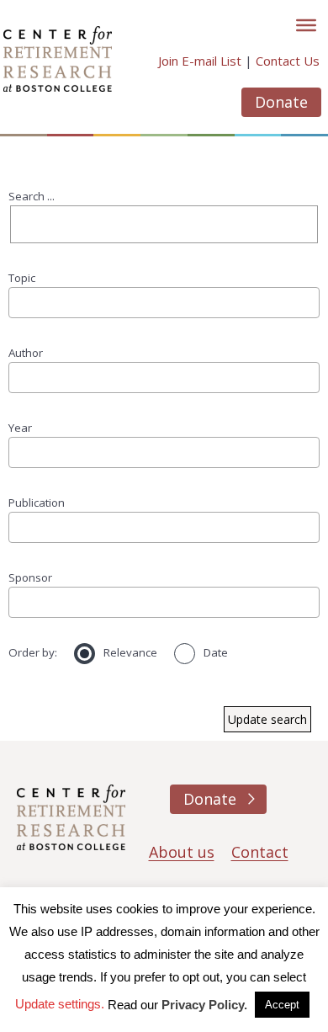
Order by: (32, 652)
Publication (36, 502)
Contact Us (288, 60)
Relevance (130, 652)
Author (25, 352)
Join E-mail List (199, 60)
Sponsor (30, 577)
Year (20, 427)
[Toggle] (306, 25)
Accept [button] (282, 1004)
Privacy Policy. (204, 1004)
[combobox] (164, 302)
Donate (281, 102)
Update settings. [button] (59, 1004)
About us (181, 852)
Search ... (31, 196)
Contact (259, 852)
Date (216, 652)
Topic (21, 277)
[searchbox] (19, 301)
